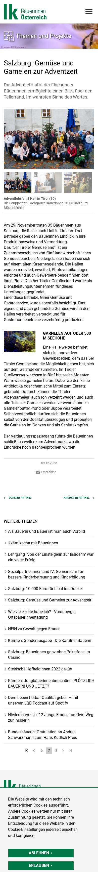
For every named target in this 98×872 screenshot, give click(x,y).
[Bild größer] (19, 341)
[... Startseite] (25, 11)
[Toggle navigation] (88, 11)
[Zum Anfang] (27, 750)
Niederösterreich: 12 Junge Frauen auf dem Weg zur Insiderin (50, 717)
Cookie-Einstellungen (26, 829)
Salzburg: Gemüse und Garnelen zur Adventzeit (49, 600)
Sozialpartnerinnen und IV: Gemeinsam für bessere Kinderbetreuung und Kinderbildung (46, 574)
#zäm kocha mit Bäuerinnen (33, 543)
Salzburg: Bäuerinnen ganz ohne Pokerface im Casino (49, 654)
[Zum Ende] (71, 750)
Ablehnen (39, 853)
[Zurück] (34, 750)
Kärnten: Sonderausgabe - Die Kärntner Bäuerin (49, 640)
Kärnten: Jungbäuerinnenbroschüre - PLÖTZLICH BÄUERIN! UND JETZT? (51, 683)
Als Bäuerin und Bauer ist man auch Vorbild (46, 531)
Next (89, 138)
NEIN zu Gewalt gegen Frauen (34, 628)
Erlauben (39, 865)
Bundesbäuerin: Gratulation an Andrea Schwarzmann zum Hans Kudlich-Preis (42, 735)
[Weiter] (64, 750)
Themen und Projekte (43, 35)
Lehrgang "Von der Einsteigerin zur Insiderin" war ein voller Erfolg (50, 557)
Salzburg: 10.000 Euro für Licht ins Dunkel (45, 588)
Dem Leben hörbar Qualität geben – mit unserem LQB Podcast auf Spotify (43, 700)
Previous (8, 138)
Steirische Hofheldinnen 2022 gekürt (40, 669)
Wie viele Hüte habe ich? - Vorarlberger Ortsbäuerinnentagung (42, 614)
